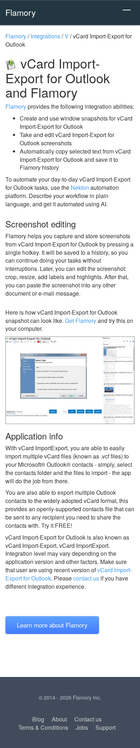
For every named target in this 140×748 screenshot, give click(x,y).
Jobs (82, 727)
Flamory (20, 12)
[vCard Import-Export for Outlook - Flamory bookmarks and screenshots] (70, 380)
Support (105, 727)
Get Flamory (80, 320)
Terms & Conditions (43, 727)
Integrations (45, 36)
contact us (86, 578)
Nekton (80, 187)
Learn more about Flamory (52, 624)
